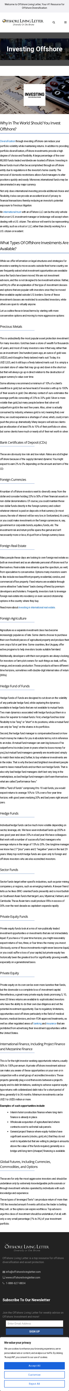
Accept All (35, 1365)
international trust (12, 212)
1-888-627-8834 (15, 1283)
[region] (34, 1364)
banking (37, 1023)
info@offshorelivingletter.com (23, 1271)
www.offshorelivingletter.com (23, 1277)
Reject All (34, 1383)
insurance (51, 1023)
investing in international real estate (36, 607)
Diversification (7, 141)
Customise (34, 1374)
